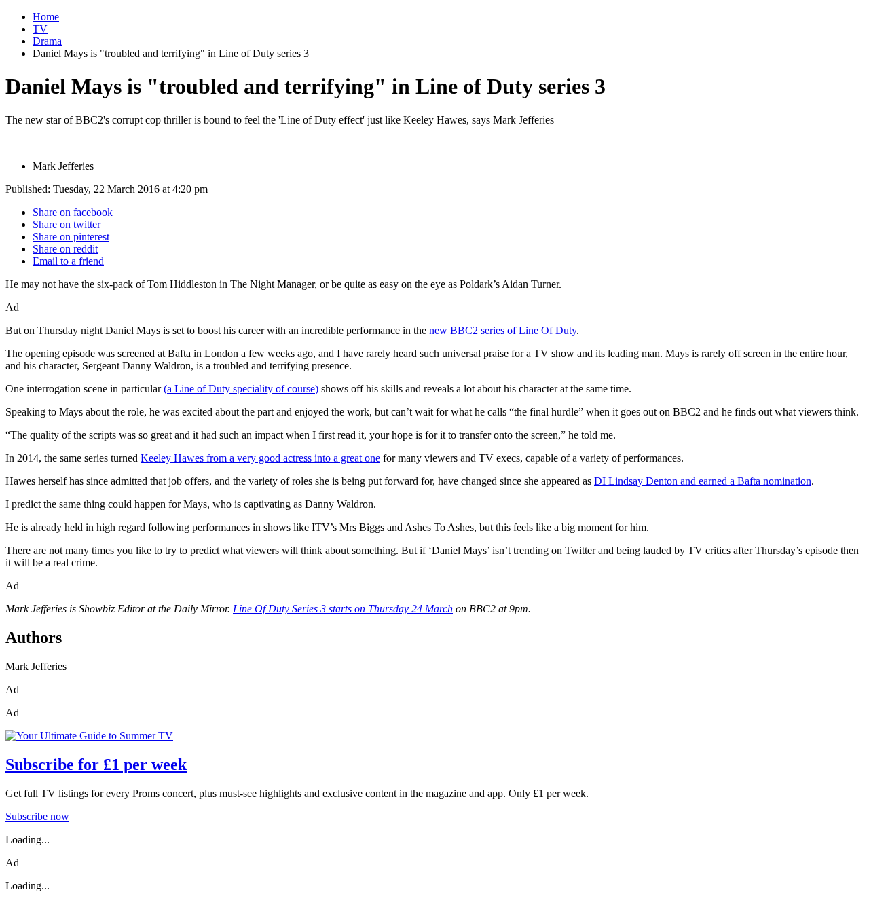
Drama (47, 41)
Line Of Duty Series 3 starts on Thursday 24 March (343, 608)
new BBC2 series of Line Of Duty (502, 330)
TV (40, 29)
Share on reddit (65, 249)
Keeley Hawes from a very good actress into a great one (260, 458)
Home (46, 16)
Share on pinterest (71, 236)
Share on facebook (73, 212)
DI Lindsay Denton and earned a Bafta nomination (702, 481)
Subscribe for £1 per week (96, 764)
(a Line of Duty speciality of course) (241, 388)
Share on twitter (66, 224)
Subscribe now (37, 816)
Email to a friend (68, 261)
